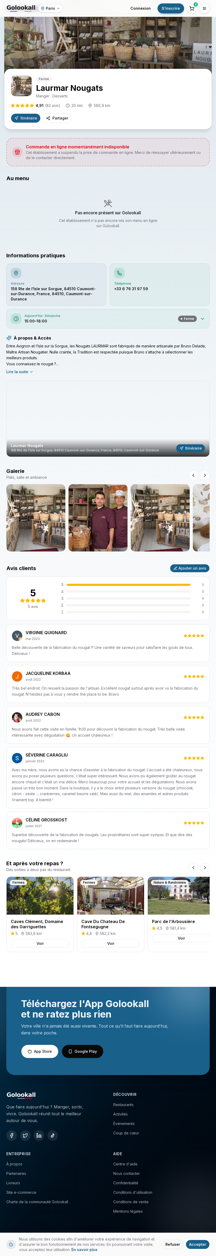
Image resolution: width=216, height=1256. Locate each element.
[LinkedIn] (39, 1135)
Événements (124, 1123)
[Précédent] (193, 867)
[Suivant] (205, 867)
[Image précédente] (193, 475)
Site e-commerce (21, 1192)
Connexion (140, 8)
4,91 (48, 105)
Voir (40, 943)
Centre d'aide (125, 1164)
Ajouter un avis (192, 568)
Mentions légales (128, 1211)
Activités (120, 1114)
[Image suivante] (205, 475)
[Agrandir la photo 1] (35, 517)
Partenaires (16, 1173)
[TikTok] (52, 1135)
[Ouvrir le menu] (204, 8)
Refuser (172, 1244)
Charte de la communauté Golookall (37, 1202)
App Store (43, 1051)
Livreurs (13, 1183)
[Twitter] (25, 1135)
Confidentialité (125, 1183)
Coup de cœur (126, 1133)
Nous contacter (126, 1173)
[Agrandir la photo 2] (97, 517)
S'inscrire (171, 8)
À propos (14, 1164)
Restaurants (123, 1104)
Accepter (197, 1244)
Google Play (86, 1051)
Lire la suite (17, 371)
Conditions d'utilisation (132, 1192)
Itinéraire (29, 118)
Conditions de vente (131, 1202)
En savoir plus (84, 1249)
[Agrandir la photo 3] (160, 517)
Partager (60, 118)
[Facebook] (11, 1135)
